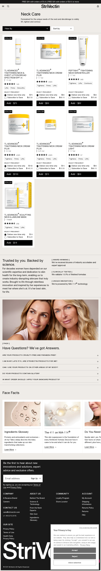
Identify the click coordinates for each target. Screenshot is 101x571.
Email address (12, 478)
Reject (75, 556)
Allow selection (74, 563)
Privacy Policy (15, 487)
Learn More (9, 450)
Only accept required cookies (88, 528)
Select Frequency (11, 92)
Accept (75, 550)
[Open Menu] (3, 6)
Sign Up (34, 478)
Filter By (8, 28)
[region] (74, 547)
